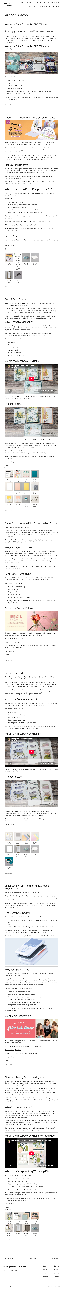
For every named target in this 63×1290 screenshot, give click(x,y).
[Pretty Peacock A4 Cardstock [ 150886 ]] (35, 478)
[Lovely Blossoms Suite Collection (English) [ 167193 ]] (9, 1232)
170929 (34, 1221)
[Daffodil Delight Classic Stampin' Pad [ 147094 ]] (9, 503)
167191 (9, 1221)
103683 (9, 867)
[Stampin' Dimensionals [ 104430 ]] (35, 261)
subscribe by (44, 221)
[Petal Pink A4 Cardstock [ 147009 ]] (18, 490)
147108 (18, 504)
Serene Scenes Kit (15, 673)
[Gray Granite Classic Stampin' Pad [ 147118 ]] (18, 840)
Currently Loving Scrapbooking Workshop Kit (30, 1077)
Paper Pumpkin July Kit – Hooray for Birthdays (30, 117)
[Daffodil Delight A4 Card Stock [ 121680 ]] (26, 490)
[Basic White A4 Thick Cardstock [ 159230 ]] (9, 853)
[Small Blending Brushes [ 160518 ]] (35, 503)
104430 (34, 263)
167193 (9, 1234)
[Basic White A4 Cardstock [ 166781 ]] (9, 490)
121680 (26, 492)
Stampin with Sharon (7, 4)
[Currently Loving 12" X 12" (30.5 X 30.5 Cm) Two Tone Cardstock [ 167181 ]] (26, 1219)
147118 (17, 842)
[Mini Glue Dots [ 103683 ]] (9, 865)
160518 (35, 504)
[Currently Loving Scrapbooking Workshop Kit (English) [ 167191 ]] (9, 1219)
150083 (26, 504)
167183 (18, 1221)
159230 (9, 854)
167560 (18, 479)
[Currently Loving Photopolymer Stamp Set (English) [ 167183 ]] (18, 1219)
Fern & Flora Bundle (15, 299)
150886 (34, 479)
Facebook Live (40, 309)
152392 (9, 280)
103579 (18, 280)
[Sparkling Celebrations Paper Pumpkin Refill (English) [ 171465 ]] (9, 261)
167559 (26, 479)
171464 (18, 268)
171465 (9, 263)
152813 (26, 263)
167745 (9, 479)
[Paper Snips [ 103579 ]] (18, 279)
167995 (9, 842)
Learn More (11, 236)
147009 (18, 492)
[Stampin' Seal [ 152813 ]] (26, 261)
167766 (26, 842)
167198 (35, 842)
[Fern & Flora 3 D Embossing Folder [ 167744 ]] (35, 490)
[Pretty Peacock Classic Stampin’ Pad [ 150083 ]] (26, 503)
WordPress (57, 1286)
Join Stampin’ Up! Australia (13, 1050)
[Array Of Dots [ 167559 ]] (26, 478)
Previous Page (8, 1258)
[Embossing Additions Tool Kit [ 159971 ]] (26, 1232)
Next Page (55, 1258)
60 (35, 1258)
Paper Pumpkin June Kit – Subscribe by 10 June (31, 523)
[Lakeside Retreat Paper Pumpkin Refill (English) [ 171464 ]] (18, 266)
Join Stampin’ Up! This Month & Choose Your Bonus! (27, 887)
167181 (26, 1221)
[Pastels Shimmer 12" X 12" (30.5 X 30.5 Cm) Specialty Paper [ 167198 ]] (35, 840)
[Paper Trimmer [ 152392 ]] (9, 279)
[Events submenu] (59, 2)
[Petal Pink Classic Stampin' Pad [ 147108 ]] (18, 503)
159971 (26, 1234)
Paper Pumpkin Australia (12, 642)
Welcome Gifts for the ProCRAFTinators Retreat (27, 25)
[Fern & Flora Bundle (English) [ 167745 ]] (9, 478)
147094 (9, 504)
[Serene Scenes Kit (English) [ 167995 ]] (9, 840)
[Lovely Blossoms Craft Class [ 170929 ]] (35, 1219)
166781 (9, 492)
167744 (35, 492)
